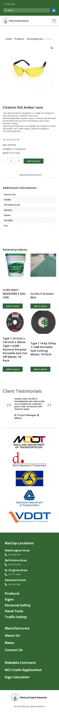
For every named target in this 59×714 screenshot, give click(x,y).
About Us (12, 638)
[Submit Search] (5, 10)
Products (12, 596)
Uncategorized (19, 149)
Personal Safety (18, 607)
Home (8, 38)
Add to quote (33, 161)
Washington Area (17, 553)
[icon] (53, 10)
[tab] (30, 175)
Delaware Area (15, 582)
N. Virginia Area (16, 573)
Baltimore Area (16, 563)
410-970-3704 (14, 567)
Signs (9, 602)
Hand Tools (14, 613)
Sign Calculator (17, 679)
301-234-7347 (14, 557)
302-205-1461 (14, 587)
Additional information (30, 175)
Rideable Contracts (20, 665)
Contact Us (14, 652)
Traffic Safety (16, 619)
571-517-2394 (14, 577)
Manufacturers (17, 630)
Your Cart (10, 4)
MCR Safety (15, 153)
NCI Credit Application (23, 672)
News (9, 645)
